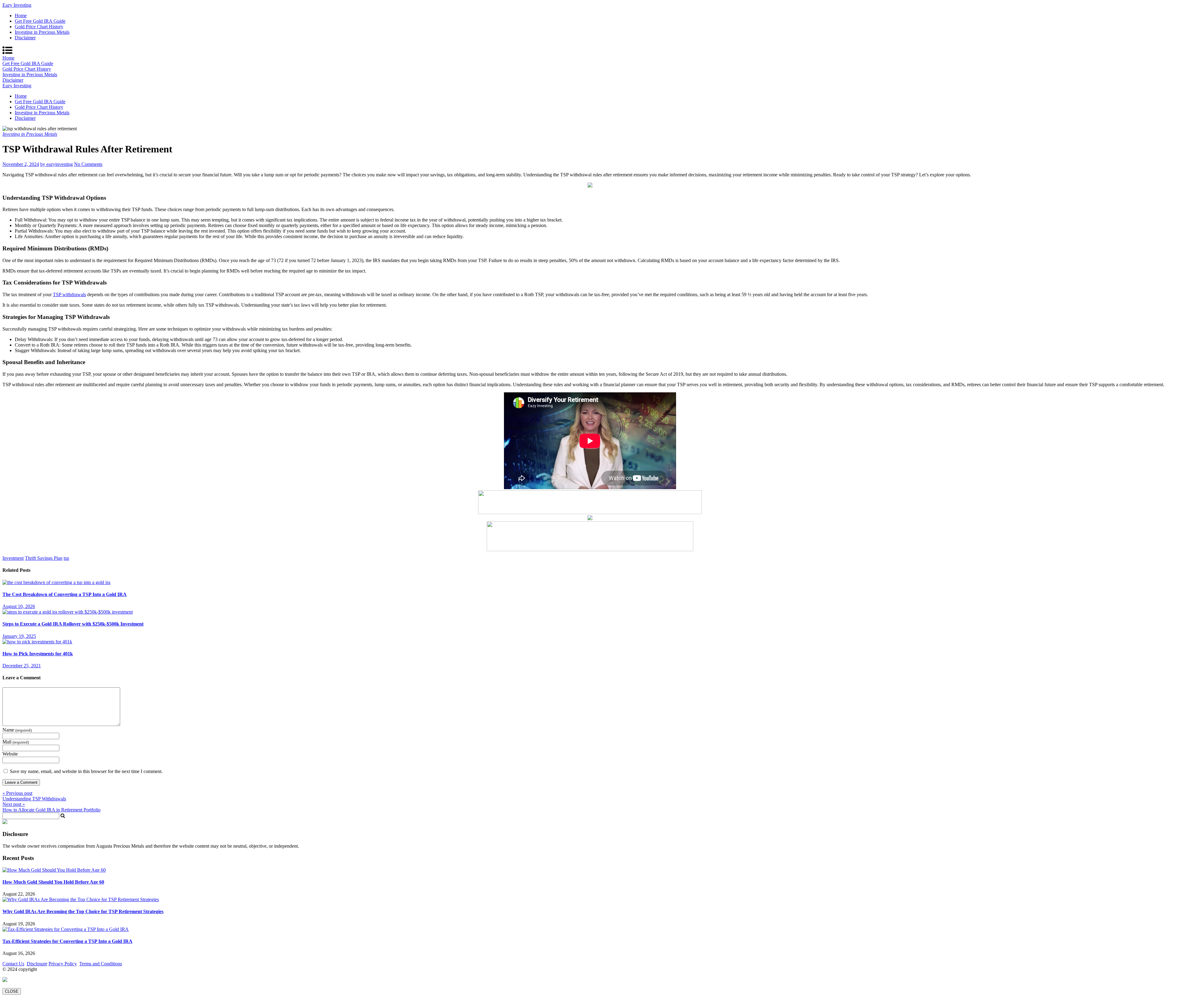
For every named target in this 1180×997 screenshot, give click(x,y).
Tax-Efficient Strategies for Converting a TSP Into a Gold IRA (67, 941)
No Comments (88, 164)
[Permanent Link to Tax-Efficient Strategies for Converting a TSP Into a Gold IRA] (65, 929)
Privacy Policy (63, 963)
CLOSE (11, 991)
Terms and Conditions (100, 963)
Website (10, 753)
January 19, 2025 (19, 636)
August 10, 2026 (18, 606)
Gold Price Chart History (39, 26)
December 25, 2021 (21, 665)
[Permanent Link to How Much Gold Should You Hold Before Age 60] (54, 870)
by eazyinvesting (56, 164)
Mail (15, 741)
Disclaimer (25, 37)
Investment (13, 558)
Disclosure (37, 963)
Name (17, 729)
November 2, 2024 (20, 164)
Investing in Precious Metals (42, 32)
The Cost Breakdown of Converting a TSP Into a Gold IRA (64, 594)
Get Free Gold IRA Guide (40, 21)
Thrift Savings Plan (43, 558)
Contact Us (13, 963)
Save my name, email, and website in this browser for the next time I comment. (86, 771)
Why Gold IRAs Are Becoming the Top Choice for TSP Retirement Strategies (82, 911)
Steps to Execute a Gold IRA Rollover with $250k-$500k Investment (73, 623)
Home (21, 15)
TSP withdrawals (69, 294)
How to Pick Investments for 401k (37, 653)
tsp (66, 558)
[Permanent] (56, 582)
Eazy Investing (16, 5)
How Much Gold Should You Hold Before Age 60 (53, 882)
